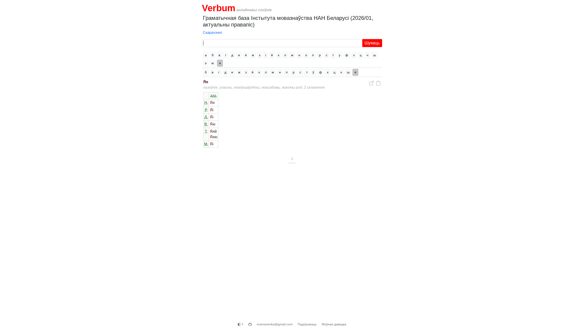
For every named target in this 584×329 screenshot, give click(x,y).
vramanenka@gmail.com (275, 324)
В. (206, 124)
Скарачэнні (212, 32)
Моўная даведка (334, 324)
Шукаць (372, 42)
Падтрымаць (307, 324)
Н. (206, 103)
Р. (206, 110)
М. (206, 144)
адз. (213, 96)
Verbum (218, 8)
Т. (206, 131)
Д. (206, 117)
